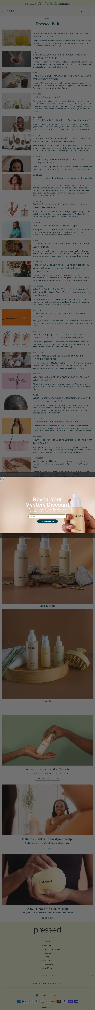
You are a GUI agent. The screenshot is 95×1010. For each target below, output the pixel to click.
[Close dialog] (2, 479)
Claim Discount (47, 521)
